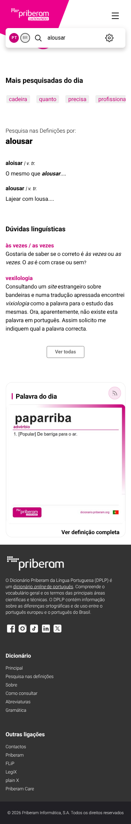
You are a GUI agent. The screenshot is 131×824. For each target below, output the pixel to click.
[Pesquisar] (38, 38)
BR (25, 37)
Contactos (16, 747)
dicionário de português (43, 587)
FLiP (10, 763)
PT (14, 37)
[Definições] (109, 38)
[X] (57, 632)
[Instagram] (22, 632)
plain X (12, 780)
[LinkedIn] (46, 632)
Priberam (15, 755)
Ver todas (65, 352)
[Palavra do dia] (114, 393)
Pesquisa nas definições (29, 676)
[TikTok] (34, 632)
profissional (112, 99)
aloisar (14, 163)
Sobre (11, 685)
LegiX (11, 772)
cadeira (18, 99)
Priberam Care (20, 789)
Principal (14, 668)
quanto (47, 99)
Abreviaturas (18, 702)
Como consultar (21, 693)
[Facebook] (11, 632)
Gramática (16, 710)
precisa (77, 99)
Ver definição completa (90, 532)
